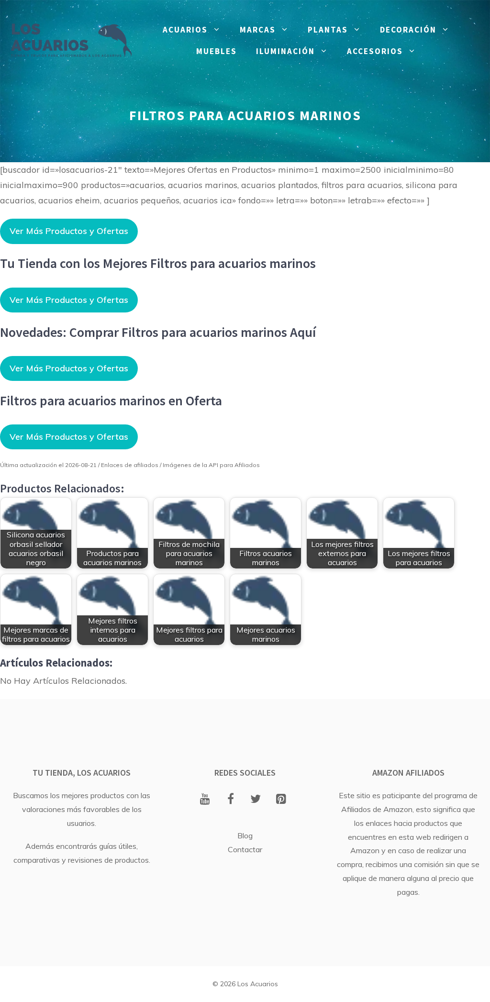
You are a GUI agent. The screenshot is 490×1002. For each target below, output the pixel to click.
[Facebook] (230, 800)
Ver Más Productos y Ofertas (69, 230)
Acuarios (185, 29)
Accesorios (375, 51)
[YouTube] (205, 800)
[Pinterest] (281, 800)
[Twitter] (256, 800)
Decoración (408, 29)
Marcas (258, 29)
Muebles (216, 51)
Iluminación (285, 51)
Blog (245, 835)
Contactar (245, 849)
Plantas (328, 29)
